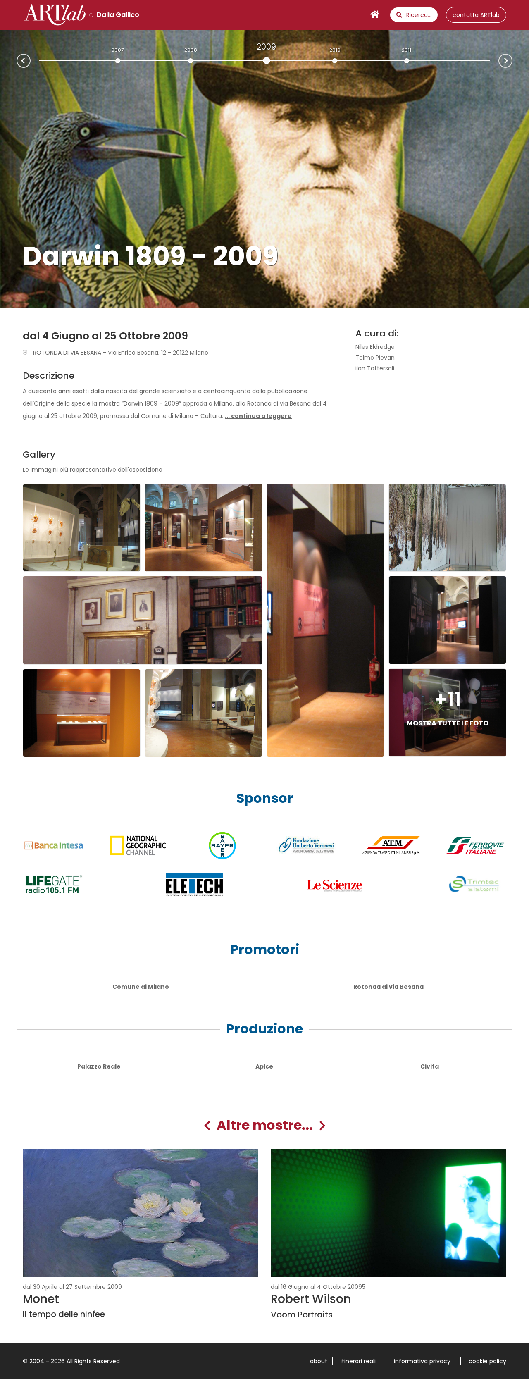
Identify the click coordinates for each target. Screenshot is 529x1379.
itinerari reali (358, 1361)
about (318, 1361)
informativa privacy (422, 1361)
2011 (406, 50)
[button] (258, 416)
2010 (335, 50)
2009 (266, 46)
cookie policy (487, 1361)
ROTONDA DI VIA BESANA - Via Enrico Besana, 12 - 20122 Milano (119, 352)
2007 (118, 50)
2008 (190, 50)
